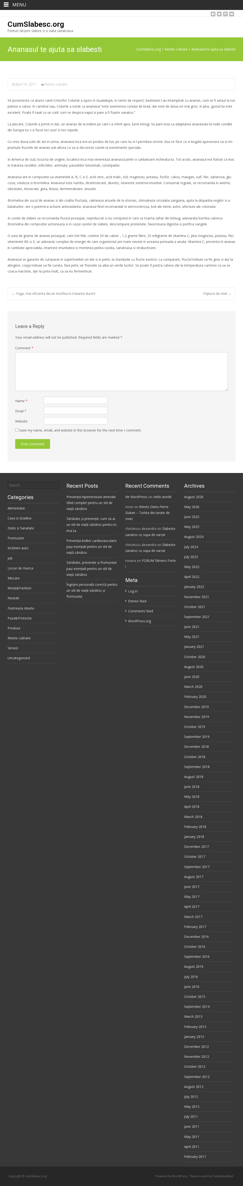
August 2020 (193, 666)
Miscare (14, 578)
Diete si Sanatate (21, 528)
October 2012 (194, 1066)
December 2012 (196, 1046)
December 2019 (196, 706)
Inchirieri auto (18, 548)
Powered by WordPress (171, 1176)
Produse (14, 628)
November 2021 (196, 597)
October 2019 (194, 726)
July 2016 (191, 976)
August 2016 (193, 966)
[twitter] (219, 15)
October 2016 (194, 946)
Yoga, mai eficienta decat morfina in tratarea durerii (53, 293)
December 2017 (196, 846)
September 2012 (197, 1076)
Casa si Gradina (19, 518)
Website (21, 421)
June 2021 (191, 626)
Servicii (13, 648)
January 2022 (194, 586)
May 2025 (191, 526)
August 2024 (193, 536)
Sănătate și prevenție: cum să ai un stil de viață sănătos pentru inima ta (91, 524)
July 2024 (191, 547)
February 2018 (195, 826)
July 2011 (191, 1116)
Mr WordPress (136, 497)
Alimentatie (16, 508)
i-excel (204, 1176)
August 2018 (193, 776)
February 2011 (195, 1156)
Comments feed (140, 611)
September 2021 (197, 616)
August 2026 (193, 497)
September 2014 (197, 1006)
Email (20, 411)
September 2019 (197, 736)
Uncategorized (19, 658)
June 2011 (191, 1126)
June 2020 (191, 676)
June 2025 (191, 516)
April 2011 (191, 1146)
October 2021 (194, 606)
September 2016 (197, 956)
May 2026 (191, 506)
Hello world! (162, 497)
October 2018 (194, 756)
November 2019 (196, 716)
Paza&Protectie (20, 618)
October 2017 (194, 856)
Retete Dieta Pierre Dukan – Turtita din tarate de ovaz (147, 512)
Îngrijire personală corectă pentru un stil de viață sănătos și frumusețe (91, 590)
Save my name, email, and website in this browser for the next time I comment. (80, 430)
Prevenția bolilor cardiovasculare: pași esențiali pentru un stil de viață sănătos (91, 546)
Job (10, 558)
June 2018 (191, 786)
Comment (24, 348)
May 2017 (191, 896)
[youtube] (231, 15)
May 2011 (191, 1136)
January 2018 (194, 836)
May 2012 (191, 1106)
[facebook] (213, 15)
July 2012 (191, 1096)
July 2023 (191, 556)
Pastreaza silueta (21, 608)
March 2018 (193, 816)
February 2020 (195, 696)
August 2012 (193, 1086)
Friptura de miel (217, 293)
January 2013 (194, 1036)
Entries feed (137, 601)
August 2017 (193, 876)
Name (21, 401)
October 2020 (194, 656)
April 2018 (191, 806)
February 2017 (195, 926)
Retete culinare (56, 84)
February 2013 (195, 1026)
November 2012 (196, 1056)
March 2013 (193, 1016)
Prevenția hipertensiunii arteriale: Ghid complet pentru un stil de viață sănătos (91, 503)
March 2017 (193, 916)
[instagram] (225, 15)
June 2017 (191, 886)
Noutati (13, 598)
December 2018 (196, 746)
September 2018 (197, 766)
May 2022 (191, 566)
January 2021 (194, 646)
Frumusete (16, 538)
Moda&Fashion (19, 588)
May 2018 (191, 796)
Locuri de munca (20, 568)
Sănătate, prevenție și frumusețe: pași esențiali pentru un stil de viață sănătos (91, 568)
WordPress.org (139, 621)
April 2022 (191, 576)
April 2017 (191, 906)
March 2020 (193, 686)
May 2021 (191, 636)
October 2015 (194, 996)
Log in (133, 591)
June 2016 (191, 986)
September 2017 (197, 866)
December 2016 (196, 936)
